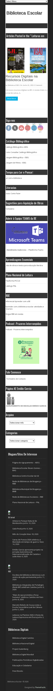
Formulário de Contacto (16, 379)
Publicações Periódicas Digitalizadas (28, 660)
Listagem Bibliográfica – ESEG (17, 157)
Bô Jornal (11, 517)
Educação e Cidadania (22, 665)
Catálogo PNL (10, 286)
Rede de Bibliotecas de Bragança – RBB (27, 482)
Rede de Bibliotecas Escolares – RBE (27, 497)
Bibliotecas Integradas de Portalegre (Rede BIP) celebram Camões (28, 586)
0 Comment (38, 85)
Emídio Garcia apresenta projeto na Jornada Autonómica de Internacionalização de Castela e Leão (27, 553)
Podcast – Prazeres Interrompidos (19, 329)
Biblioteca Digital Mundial (23, 654)
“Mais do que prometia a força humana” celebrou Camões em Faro (28, 596)
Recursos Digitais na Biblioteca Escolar (22, 78)
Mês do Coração (19, 534)
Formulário (9, 209)
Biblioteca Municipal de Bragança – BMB (27, 490)
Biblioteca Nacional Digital (23, 643)
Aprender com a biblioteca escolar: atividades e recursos (24, 307)
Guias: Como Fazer (12, 193)
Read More (11, 98)
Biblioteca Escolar (24, 13)
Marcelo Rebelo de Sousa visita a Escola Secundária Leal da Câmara (27, 606)
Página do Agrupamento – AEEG (26, 462)
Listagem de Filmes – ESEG (15, 163)
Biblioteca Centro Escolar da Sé (25, 476)
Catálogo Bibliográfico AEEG (16, 147)
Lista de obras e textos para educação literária (24, 265)
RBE (9, 571)
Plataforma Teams (36, 250)
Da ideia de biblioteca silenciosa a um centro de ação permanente (28, 576)
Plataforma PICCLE (12, 281)
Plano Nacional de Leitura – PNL (25, 502)
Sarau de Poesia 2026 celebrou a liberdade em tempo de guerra (26, 540)
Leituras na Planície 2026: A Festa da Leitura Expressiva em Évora (27, 616)
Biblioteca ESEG (14, 85)
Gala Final (16, 528)
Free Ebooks (17, 671)
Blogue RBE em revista (14, 314)
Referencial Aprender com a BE (17, 301)
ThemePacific (40, 687)
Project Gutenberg (20, 649)
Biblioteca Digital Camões (23, 638)
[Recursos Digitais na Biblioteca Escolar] (26, 60)
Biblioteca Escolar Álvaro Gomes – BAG (26, 469)
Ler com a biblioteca (13, 178)
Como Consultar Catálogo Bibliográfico (21, 152)
